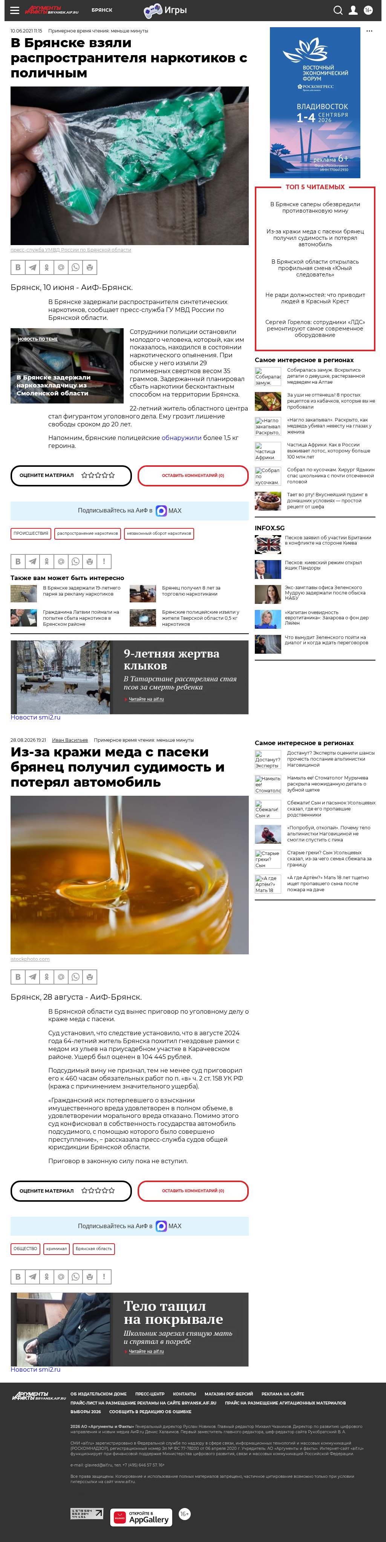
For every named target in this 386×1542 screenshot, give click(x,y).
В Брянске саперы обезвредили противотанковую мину (315, 207)
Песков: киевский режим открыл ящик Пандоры (323, 565)
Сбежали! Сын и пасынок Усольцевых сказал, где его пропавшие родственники (331, 809)
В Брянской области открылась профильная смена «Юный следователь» (315, 268)
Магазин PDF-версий (229, 1394)
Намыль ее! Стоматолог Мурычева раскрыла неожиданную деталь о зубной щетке (327, 784)
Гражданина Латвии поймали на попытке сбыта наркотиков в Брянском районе (81, 618)
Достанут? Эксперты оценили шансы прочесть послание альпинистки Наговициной (331, 759)
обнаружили (182, 437)
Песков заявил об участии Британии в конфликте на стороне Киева (328, 540)
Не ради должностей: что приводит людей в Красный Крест (315, 298)
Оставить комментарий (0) (193, 475)
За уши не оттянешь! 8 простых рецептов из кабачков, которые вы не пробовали (331, 401)
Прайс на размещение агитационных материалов (285, 1403)
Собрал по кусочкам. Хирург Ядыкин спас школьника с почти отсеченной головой (331, 476)
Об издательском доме (98, 1394)
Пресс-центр (149, 1394)
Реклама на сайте (283, 1394)
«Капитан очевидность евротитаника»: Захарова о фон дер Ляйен (327, 618)
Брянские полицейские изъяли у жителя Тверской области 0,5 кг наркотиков (200, 618)
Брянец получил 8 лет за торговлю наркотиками (191, 591)
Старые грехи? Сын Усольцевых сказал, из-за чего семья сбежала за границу (329, 858)
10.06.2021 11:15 (26, 31)
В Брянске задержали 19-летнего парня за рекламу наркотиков (82, 591)
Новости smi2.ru (36, 717)
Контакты (184, 1394)
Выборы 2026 (85, 1411)
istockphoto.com (30, 959)
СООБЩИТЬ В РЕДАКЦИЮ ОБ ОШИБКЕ (150, 1411)
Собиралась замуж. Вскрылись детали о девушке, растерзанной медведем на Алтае (326, 376)
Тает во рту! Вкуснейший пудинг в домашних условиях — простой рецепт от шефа (327, 500)
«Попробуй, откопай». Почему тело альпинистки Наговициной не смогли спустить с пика (329, 834)
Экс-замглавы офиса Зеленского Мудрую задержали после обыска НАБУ (325, 593)
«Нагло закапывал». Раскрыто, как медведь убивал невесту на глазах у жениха (329, 426)
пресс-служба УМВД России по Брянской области (71, 250)
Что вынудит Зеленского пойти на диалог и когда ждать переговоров (326, 640)
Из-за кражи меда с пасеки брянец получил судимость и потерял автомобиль (315, 238)
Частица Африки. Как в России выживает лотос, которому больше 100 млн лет (328, 451)
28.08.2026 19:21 (28, 740)
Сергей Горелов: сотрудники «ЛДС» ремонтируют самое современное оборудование (315, 328)
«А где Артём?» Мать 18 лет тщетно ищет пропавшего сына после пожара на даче (328, 883)
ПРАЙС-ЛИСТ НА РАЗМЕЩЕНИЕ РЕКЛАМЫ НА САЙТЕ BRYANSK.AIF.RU (143, 1403)
